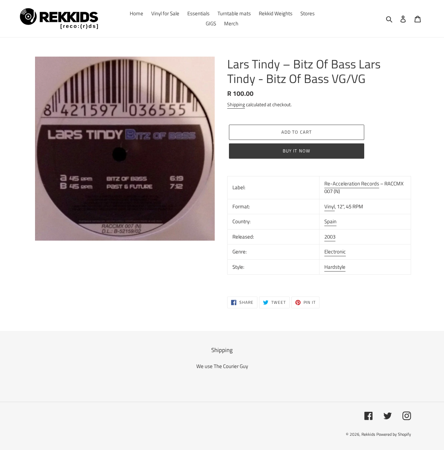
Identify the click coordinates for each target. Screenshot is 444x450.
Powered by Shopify (393, 434)
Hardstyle (334, 267)
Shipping (236, 104)
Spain (330, 221)
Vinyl (329, 206)
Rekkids (368, 434)
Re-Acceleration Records (351, 184)
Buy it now (296, 150)
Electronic (335, 252)
